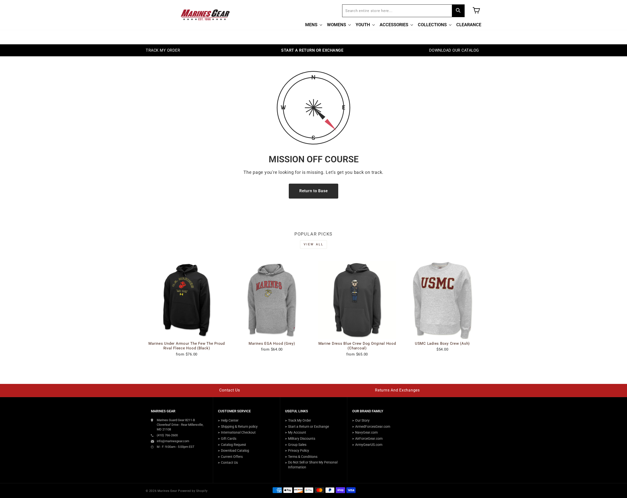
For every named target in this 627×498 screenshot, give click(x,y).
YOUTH (363, 24)
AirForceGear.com (369, 438)
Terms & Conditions (302, 457)
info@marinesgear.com (173, 441)
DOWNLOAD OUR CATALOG (454, 50)
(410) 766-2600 (167, 435)
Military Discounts (301, 438)
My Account (297, 432)
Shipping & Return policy (239, 426)
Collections (433, 24)
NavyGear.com (366, 432)
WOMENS (337, 24)
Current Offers (232, 457)
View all (314, 244)
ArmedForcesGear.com (372, 426)
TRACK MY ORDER (163, 50)
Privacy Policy (298, 450)
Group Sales (297, 445)
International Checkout (238, 432)
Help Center (230, 420)
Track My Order (299, 420)
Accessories (394, 24)
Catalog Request (233, 445)
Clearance (468, 24)
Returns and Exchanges (397, 390)
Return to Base (313, 191)
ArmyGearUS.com (368, 445)
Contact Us (229, 390)
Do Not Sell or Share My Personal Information (313, 464)
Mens (311, 24)
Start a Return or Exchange (308, 426)
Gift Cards (228, 438)
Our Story (362, 420)
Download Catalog (235, 450)
